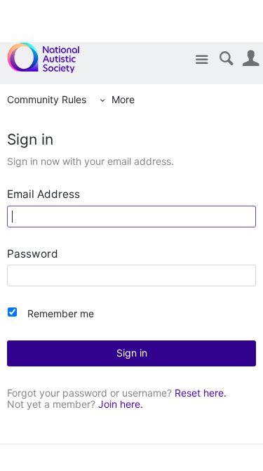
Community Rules (46, 99)
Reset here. (201, 393)
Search (226, 58)
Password (32, 254)
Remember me (60, 313)
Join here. (120, 404)
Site (201, 60)
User (250, 58)
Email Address (43, 195)
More (123, 99)
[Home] (51, 57)
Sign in (131, 353)
